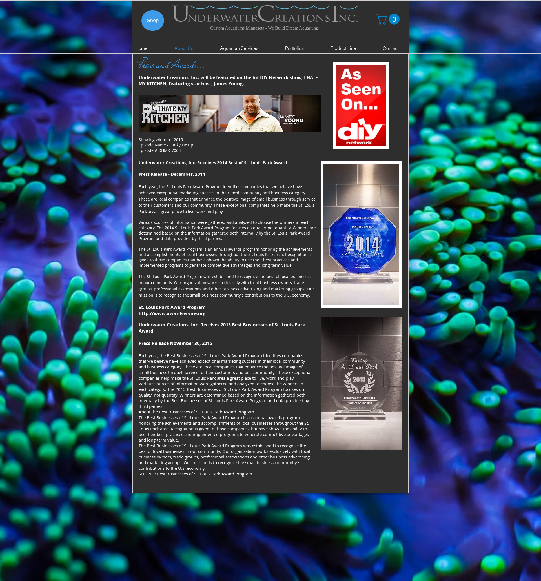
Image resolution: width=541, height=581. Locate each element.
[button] (389, 19)
